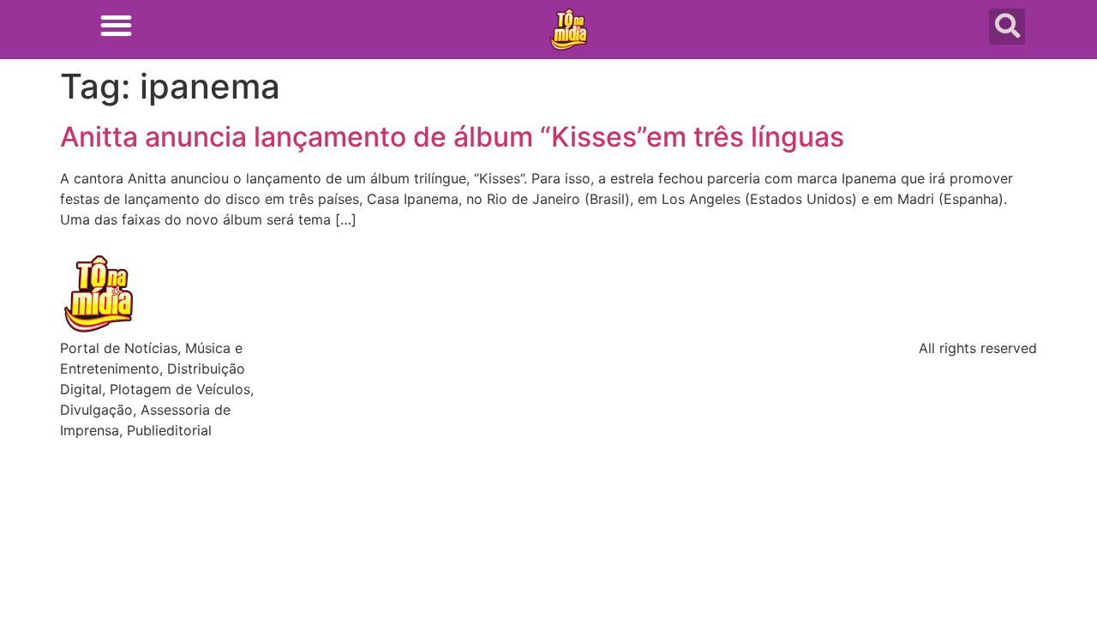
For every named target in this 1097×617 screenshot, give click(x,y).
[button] (116, 25)
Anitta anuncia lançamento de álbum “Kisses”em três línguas (452, 136)
